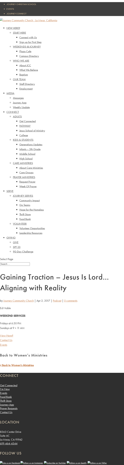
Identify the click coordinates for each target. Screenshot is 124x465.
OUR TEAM (19, 79)
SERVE (9, 191)
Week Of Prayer (28, 186)
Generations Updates (30, 144)
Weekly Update (21, 107)
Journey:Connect (16, 13)
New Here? (6, 335)
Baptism (23, 74)
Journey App (19, 102)
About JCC (25, 65)
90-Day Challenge (23, 251)
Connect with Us (28, 37)
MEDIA (10, 93)
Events (10, 9)
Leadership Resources (30, 233)
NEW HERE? (13, 28)
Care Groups (26, 172)
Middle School (27, 154)
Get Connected (27, 121)
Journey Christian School (21, 4)
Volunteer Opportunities (32, 228)
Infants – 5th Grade (30, 149)
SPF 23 (17, 247)
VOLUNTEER (20, 223)
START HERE (19, 32)
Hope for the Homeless (31, 209)
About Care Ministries (31, 168)
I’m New (5, 389)
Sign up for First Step (30, 42)
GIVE (15, 242)
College (23, 135)
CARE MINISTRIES (23, 163)
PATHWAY (25, 126)
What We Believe (28, 70)
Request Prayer (27, 181)
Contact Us (6, 340)
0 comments (70, 300)
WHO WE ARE (21, 60)
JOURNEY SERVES (23, 195)
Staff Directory (27, 84)
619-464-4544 (8, 443)
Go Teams (24, 205)
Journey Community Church (18, 300)
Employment (26, 88)
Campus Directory (29, 56)
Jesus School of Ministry (32, 130)
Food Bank (25, 219)
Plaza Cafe (25, 51)
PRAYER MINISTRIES (24, 177)
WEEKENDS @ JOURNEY (27, 46)
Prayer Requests (8, 408)
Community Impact (29, 200)
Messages (18, 98)
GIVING (11, 237)
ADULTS (17, 116)
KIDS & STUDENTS (23, 140)
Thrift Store (25, 214)
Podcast (57, 300)
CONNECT (12, 112)
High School (26, 158)
